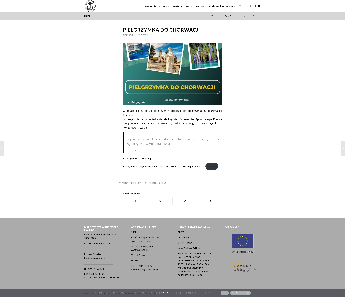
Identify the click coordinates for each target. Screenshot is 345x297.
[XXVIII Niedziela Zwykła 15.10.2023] (2, 148)
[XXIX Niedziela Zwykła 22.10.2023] (343, 148)
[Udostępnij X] (160, 201)
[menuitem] (150, 6)
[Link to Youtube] (259, 6)
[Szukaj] (240, 6)
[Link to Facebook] (251, 6)
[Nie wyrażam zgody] (341, 293)
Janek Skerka (159, 183)
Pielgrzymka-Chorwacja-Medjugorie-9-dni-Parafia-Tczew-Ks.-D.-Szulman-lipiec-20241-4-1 (163, 166)
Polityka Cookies (92, 254)
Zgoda (224, 293)
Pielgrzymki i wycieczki (136, 35)
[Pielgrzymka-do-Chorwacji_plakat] (172, 74)
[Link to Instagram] (255, 6)
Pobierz (211, 166)
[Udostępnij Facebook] (135, 201)
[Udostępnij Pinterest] (185, 201)
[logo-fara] (90, 6)
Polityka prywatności (94, 257)
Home (87, 15)
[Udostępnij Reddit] (209, 201)
